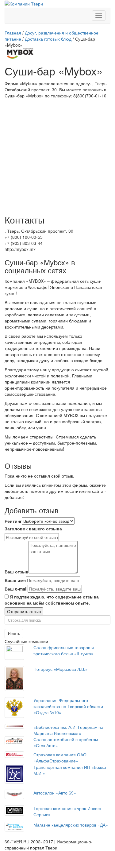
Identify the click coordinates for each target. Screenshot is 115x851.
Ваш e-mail (16, 589)
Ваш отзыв (17, 572)
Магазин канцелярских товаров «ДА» (70, 825)
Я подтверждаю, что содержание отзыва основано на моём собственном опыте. (52, 600)
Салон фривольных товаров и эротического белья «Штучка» (63, 650)
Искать (14, 633)
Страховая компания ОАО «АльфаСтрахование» (59, 757)
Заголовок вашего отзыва (33, 529)
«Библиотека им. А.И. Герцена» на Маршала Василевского (68, 730)
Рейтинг (13, 521)
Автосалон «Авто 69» (54, 793)
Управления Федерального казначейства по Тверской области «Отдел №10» (68, 706)
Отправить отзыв (24, 611)
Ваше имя (15, 580)
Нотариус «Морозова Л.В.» (60, 669)
